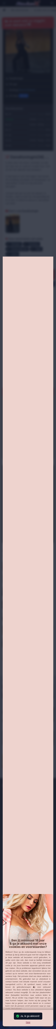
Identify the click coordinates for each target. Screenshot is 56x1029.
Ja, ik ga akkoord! (30, 1016)
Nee (28, 1022)
